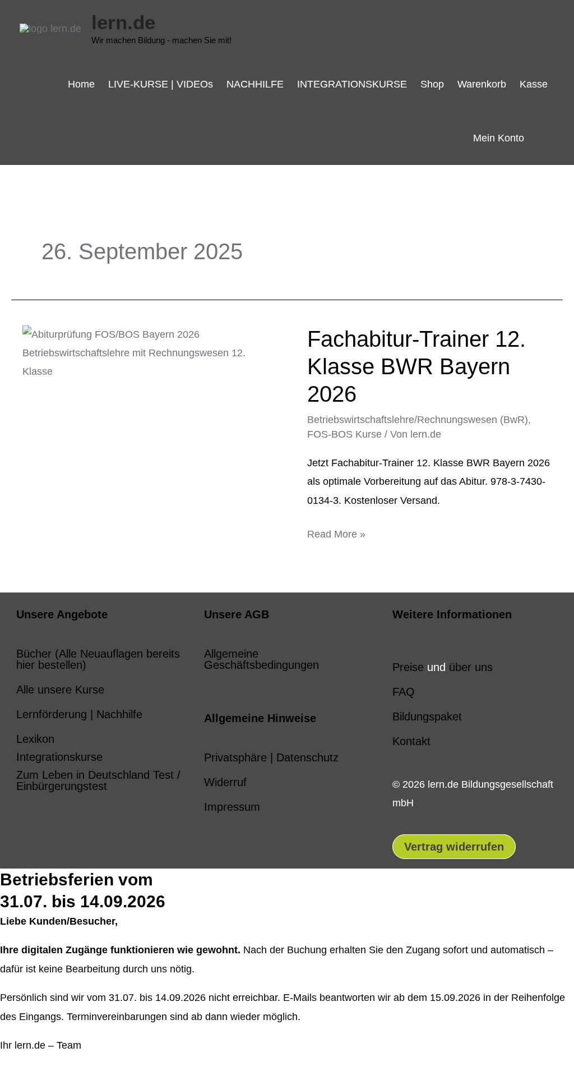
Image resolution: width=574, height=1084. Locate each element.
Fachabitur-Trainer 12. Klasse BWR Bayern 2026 (416, 366)
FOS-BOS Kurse (344, 434)
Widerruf (225, 782)
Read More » (336, 532)
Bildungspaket (427, 716)
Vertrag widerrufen (454, 846)
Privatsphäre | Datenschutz (271, 757)
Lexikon (35, 739)
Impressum (232, 807)
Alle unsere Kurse (60, 689)
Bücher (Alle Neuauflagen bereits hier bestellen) (98, 659)
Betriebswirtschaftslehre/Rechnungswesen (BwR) (417, 419)
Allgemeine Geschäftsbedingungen (261, 659)
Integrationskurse (59, 757)
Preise (408, 667)
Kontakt (411, 741)
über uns (471, 667)
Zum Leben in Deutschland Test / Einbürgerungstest (98, 780)
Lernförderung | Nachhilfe (79, 714)
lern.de (123, 22)
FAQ (403, 692)
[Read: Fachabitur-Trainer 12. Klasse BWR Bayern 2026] (149, 352)
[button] (543, 137)
